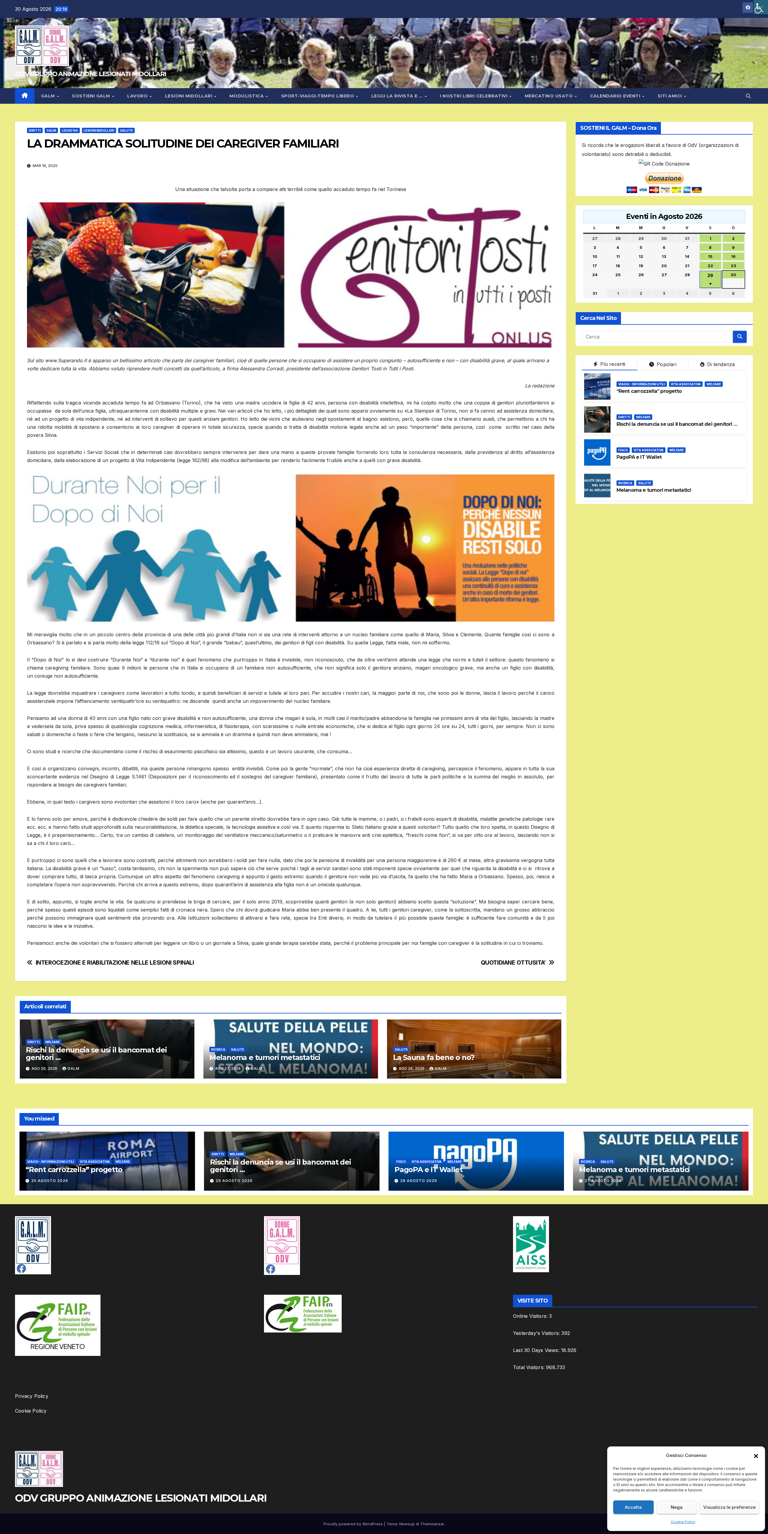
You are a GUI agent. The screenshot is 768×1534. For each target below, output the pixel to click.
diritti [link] (35, 130)
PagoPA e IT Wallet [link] (639, 457)
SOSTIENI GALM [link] (91, 96)
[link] (761, 7)
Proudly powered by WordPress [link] (353, 1523)
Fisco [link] (623, 450)
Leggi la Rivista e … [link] (397, 96)
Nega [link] (676, 1507)
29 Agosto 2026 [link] (234, 1180)
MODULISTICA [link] (247, 96)
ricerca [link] (218, 1049)
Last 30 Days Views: (537, 1350)
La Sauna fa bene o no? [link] (434, 1057)
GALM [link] (48, 96)
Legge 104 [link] (70, 130)
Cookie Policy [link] (683, 1522)
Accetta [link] (633, 1507)
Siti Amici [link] (670, 96)
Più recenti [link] (612, 364)
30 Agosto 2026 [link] (49, 1180)
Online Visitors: (531, 1316)
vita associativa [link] (686, 384)
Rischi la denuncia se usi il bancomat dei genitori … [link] (96, 1054)
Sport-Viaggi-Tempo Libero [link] (318, 96)
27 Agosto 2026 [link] (603, 1180)
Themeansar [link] (432, 1523)
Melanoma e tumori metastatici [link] (264, 1057)
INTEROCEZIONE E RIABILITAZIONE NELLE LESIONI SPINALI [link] (115, 962)
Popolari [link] (665, 364)
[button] (756, 1455)
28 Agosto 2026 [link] (418, 1180)
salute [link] (126, 130)
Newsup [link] (407, 1523)
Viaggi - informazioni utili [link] (641, 384)
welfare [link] (52, 1042)
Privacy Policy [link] (31, 1396)
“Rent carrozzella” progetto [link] (649, 391)
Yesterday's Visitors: (537, 1333)
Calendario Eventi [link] (616, 96)
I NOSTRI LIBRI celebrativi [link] (474, 96)
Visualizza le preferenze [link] (729, 1507)
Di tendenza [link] (720, 364)
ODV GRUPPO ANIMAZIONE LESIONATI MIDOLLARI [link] (90, 74)
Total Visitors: (529, 1367)
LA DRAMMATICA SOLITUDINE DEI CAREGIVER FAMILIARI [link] (183, 143)
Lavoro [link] (138, 96)
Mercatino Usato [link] (549, 96)
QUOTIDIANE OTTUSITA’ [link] (513, 962)
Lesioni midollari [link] (189, 96)
